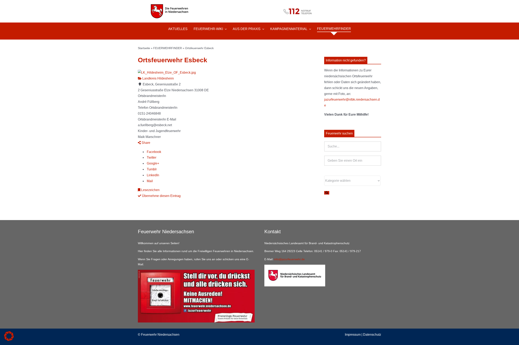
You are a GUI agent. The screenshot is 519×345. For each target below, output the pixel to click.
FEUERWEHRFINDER (167, 48)
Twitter (151, 157)
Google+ (152, 163)
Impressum (353, 334)
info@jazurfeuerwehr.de (289, 259)
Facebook (153, 152)
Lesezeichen (150, 190)
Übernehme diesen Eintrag (161, 196)
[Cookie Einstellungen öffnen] (9, 340)
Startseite (144, 48)
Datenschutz (372, 334)
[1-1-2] (259, 5)
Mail (149, 181)
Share (145, 142)
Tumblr (151, 169)
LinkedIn (152, 175)
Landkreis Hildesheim (158, 78)
